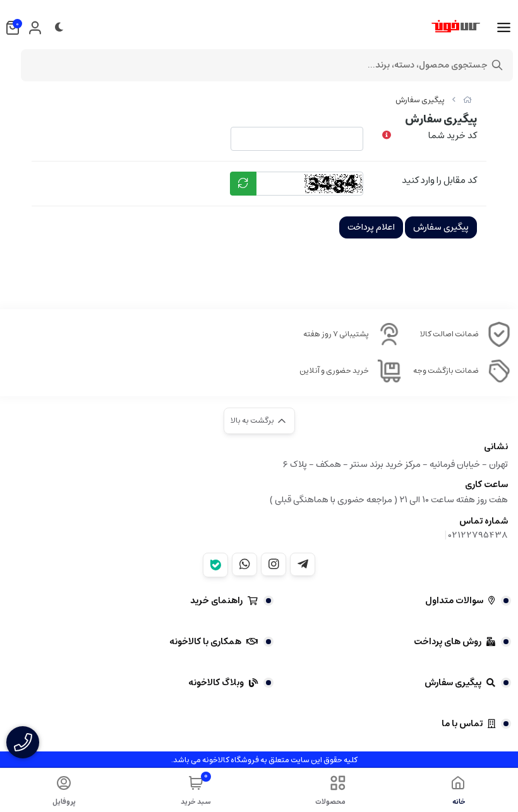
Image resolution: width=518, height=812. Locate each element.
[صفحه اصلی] (467, 100)
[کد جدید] (243, 184)
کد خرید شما (452, 135)
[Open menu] (504, 27)
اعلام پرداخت (371, 227)
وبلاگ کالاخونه (216, 682)
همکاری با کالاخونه (205, 641)
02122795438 (478, 535)
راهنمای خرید (216, 600)
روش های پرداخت (447, 641)
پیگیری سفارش (420, 100)
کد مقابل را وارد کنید (439, 180)
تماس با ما (462, 723)
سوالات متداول (454, 600)
